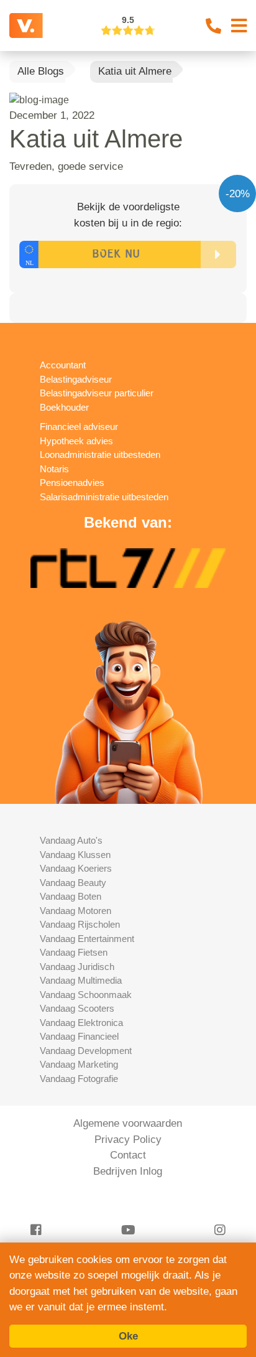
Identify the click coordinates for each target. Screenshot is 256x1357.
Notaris (54, 469)
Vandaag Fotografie (79, 1078)
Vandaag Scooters (77, 1008)
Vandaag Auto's (71, 840)
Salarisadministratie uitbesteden (104, 497)
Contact (128, 1155)
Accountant (63, 365)
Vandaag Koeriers (76, 868)
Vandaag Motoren (75, 910)
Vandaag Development (86, 1050)
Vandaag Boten (70, 896)
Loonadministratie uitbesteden (100, 454)
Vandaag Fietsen (73, 952)
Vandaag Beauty (73, 882)
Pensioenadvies (72, 482)
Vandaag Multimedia (81, 980)
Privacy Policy (128, 1139)
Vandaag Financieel (79, 1036)
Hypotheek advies (76, 441)
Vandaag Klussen (75, 854)
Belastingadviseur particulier (96, 393)
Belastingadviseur (76, 379)
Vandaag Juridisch (77, 966)
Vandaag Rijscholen (80, 924)
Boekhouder (64, 407)
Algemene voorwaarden (127, 1123)
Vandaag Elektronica (81, 1022)
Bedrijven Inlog (127, 1171)
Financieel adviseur (79, 426)
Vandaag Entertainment (87, 938)
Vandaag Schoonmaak (86, 994)
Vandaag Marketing (79, 1064)
